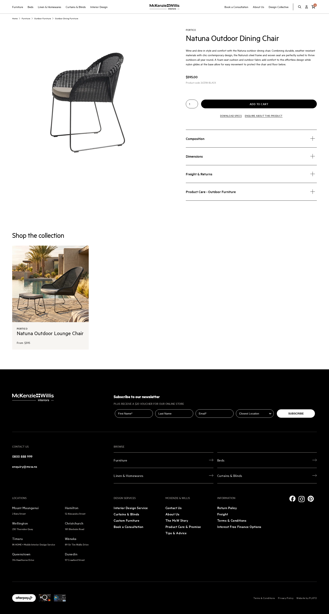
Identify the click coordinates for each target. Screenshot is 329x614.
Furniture (17, 7)
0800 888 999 (22, 456)
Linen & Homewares (49, 7)
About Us (258, 7)
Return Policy (227, 507)
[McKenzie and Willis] (164, 6)
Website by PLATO (306, 598)
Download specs (231, 115)
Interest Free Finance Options (239, 526)
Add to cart (259, 104)
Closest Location (247, 406)
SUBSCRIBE (296, 413)
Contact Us (173, 507)
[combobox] (253, 414)
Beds (30, 7)
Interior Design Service (131, 507)
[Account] (306, 6)
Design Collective (278, 7)
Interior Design (99, 7)
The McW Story (176, 520)
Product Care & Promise (183, 526)
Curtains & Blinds (76, 7)
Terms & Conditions (232, 520)
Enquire (263, 115)
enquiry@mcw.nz (24, 466)
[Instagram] (302, 499)
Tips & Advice (176, 533)
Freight (222, 514)
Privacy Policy (285, 598)
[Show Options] (270, 414)
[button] (313, 6)
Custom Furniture (126, 520)
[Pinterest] (311, 499)
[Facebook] (292, 499)
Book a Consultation (236, 7)
